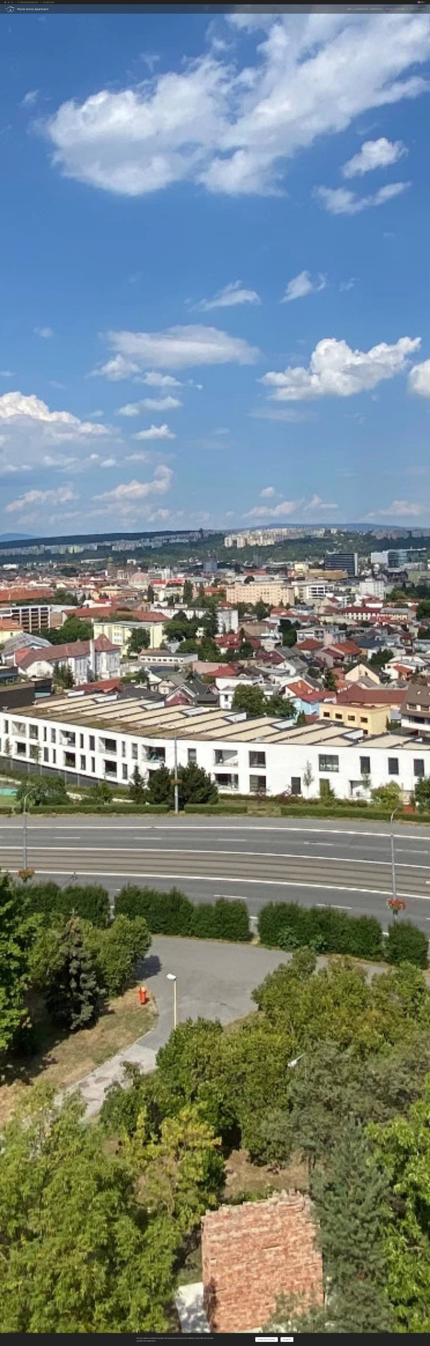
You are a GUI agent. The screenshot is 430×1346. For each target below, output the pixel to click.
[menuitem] (349, 9)
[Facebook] (5, 2)
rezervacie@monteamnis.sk (29, 2)
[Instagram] (8, 2)
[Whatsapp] (12, 2)
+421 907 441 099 (48, 2)
